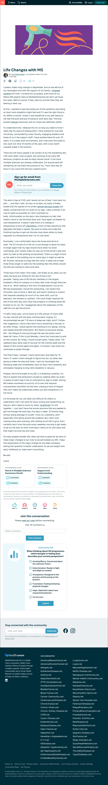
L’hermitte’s (31, 226)
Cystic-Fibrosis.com (50, 718)
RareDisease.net (80, 722)
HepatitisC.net (47, 733)
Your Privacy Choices (69, 764)
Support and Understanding (44, 471)
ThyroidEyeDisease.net (84, 751)
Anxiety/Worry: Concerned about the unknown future (48, 562)
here (28, 499)
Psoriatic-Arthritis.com (83, 718)
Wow (44, 506)
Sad (33, 506)
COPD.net (45, 714)
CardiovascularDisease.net (53, 700)
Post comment (34, 538)
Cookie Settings (86, 764)
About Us (9, 764)
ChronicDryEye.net (49, 704)
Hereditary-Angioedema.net (53, 736)
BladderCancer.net (49, 689)
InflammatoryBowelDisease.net (55, 754)
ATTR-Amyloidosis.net (51, 682)
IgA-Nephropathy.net (50, 751)
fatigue (14, 122)
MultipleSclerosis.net (83, 685)
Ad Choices (25, 767)
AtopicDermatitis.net (50, 678)
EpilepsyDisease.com (50, 725)
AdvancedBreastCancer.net (53, 660)
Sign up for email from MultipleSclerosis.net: (27, 178)
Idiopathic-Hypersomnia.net (53, 747)
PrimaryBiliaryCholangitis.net (86, 711)
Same (54, 506)
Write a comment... (13, 531)
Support (24, 506)
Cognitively (45, 405)
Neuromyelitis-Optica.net (85, 693)
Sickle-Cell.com (80, 729)
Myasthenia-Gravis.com (84, 689)
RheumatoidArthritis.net (84, 725)
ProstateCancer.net (82, 714)
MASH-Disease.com (82, 671)
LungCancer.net (80, 660)
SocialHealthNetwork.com (85, 743)
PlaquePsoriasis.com (82, 707)
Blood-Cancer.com (49, 693)
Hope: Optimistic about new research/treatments (45, 591)
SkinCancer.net (80, 736)
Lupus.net (77, 664)
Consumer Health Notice (50, 764)
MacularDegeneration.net (85, 667)
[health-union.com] (14, 655)
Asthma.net (45, 675)
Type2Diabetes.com (82, 754)
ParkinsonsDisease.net (83, 704)
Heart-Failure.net (48, 729)
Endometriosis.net (49, 722)
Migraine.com (79, 682)
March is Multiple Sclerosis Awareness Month (18, 471)
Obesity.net (78, 696)
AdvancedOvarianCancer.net (54, 664)
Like (13, 506)
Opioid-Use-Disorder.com (85, 700)
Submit (45, 603)
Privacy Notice (50, 636)
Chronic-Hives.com (49, 707)
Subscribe (101, 2)
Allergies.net (46, 667)
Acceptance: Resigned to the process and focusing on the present (46, 577)
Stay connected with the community (26, 625)
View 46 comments (34, 525)
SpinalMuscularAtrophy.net (85, 747)
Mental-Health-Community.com (88, 678)
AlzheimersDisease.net (51, 671)
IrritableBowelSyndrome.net (53, 758)
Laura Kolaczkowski (18, 74)
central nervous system (48, 206)
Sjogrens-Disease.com (83, 733)
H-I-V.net (44, 740)
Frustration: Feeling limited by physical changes (46, 585)
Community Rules (12, 767)
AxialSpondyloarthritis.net (52, 685)
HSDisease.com (47, 743)
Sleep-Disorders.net (82, 740)
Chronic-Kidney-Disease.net (54, 711)
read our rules (28, 520)
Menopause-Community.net (86, 675)
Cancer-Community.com (52, 696)
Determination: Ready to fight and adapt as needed (46, 569)
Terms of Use (26, 192)
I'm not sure (38, 597)
